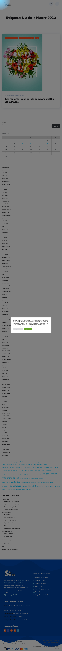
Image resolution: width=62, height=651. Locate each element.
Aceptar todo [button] (28, 329)
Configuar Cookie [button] (18, 329)
